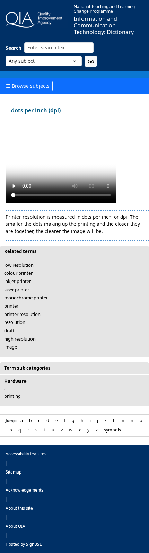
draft (9, 330)
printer (11, 306)
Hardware (15, 381)
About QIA (15, 526)
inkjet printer (17, 281)
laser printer (16, 289)
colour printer (18, 273)
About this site (19, 508)
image (10, 347)
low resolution (19, 265)
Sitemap (13, 472)
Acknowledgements (24, 490)
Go (91, 61)
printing (12, 396)
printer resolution (22, 314)
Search (13, 47)
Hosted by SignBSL (24, 544)
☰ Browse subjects (28, 86)
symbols (112, 430)
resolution (14, 322)
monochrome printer (26, 297)
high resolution (20, 339)
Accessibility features (26, 454)
